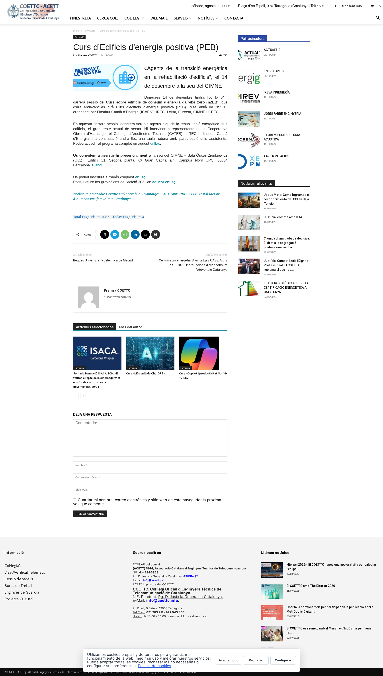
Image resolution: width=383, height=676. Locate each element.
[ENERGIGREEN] (249, 76)
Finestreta (80, 18)
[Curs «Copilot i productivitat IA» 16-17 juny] (203, 353)
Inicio (76, 31)
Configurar (283, 660)
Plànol (97, 165)
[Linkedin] (135, 234)
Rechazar (256, 660)
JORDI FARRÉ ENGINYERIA (282, 113)
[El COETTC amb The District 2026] (272, 591)
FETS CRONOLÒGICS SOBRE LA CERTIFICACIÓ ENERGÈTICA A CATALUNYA (286, 287)
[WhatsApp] (125, 234)
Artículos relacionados (95, 327)
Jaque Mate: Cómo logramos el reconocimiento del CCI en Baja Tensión (287, 199)
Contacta (233, 18)
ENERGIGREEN (274, 71)
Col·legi (132, 18)
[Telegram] (114, 234)
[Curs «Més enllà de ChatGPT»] (150, 353)
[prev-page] (76, 395)
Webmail (159, 18)
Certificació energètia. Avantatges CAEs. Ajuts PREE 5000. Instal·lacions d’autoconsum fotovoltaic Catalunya (193, 265)
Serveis (181, 18)
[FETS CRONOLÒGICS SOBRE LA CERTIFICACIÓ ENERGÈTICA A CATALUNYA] (249, 288)
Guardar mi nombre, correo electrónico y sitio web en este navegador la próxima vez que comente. (147, 502)
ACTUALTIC (272, 50)
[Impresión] (155, 234)
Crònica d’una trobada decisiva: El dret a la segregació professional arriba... (287, 243)
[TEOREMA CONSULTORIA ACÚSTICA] (249, 140)
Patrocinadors (253, 38)
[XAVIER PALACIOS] (249, 161)
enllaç (155, 143)
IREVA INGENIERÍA (277, 92)
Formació (89, 31)
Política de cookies (154, 666)
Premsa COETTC (87, 55)
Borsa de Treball (18, 585)
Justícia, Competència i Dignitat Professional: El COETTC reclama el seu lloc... (287, 265)
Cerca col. (107, 18)
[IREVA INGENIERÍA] (249, 97)
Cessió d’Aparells (18, 578)
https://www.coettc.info (117, 296)
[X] (379, 6)
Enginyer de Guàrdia (21, 592)
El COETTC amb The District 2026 (311, 586)
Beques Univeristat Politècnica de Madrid (103, 260)
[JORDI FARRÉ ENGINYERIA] (249, 119)
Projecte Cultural (18, 598)
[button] (377, 18)
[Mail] (372, 6)
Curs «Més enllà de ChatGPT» (145, 373)
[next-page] (83, 395)
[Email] (145, 234)
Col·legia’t (12, 565)
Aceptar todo (228, 660)
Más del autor (130, 327)
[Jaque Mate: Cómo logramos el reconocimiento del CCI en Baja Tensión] (249, 200)
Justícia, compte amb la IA (283, 217)
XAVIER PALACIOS (276, 156)
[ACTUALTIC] (249, 55)
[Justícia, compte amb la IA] (249, 222)
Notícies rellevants (256, 183)
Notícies (206, 18)
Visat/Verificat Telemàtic (24, 572)
